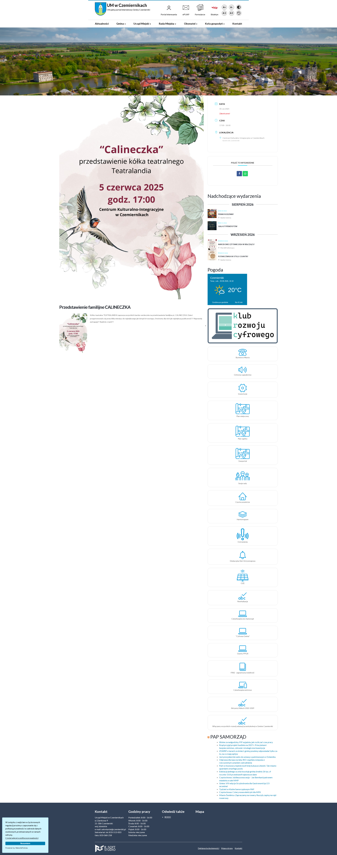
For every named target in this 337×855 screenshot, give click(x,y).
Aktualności (102, 23)
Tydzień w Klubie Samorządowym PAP (236, 789)
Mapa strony (227, 848)
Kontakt (237, 23)
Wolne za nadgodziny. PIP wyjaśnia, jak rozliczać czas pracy (246, 742)
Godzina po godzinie (220, 302)
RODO (168, 817)
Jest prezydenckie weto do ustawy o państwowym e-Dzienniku (247, 757)
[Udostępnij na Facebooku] (239, 173)
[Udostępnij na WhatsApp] (245, 173)
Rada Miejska (166, 23)
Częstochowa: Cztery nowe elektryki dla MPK (240, 792)
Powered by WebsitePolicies (16, 848)
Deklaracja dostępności (208, 848)
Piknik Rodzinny (226, 214)
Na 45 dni (238, 302)
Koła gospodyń (214, 23)
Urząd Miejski (141, 23)
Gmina (120, 23)
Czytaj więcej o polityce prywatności (21, 838)
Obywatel (189, 23)
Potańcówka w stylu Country (233, 256)
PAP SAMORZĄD (228, 737)
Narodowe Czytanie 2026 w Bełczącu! (236, 244)
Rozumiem (25, 843)
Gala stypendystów (227, 226)
